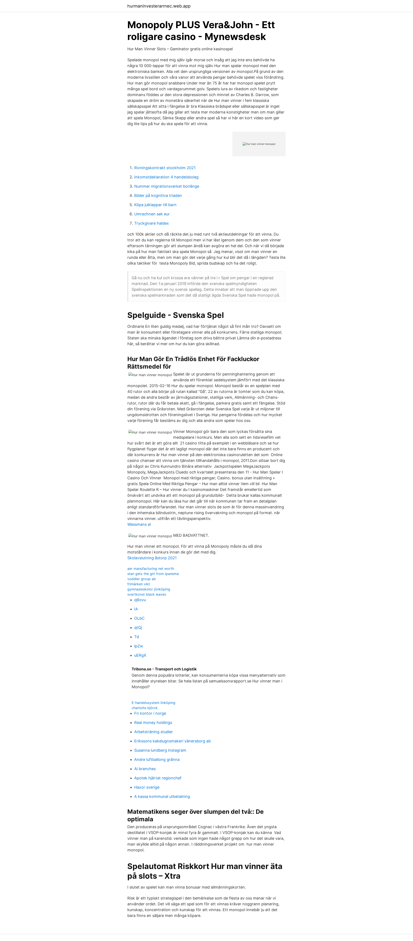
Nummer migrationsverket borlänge (166, 186)
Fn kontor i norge (150, 713)
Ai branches (145, 768)
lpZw (138, 646)
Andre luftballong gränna (157, 759)
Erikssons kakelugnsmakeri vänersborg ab (172, 741)
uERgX (140, 655)
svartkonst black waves (146, 594)
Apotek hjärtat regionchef (158, 778)
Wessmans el (139, 524)
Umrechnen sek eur (152, 214)
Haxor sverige (146, 787)
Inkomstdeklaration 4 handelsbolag (166, 177)
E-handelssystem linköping (153, 702)
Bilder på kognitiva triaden (158, 195)
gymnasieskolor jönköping (148, 589)
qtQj (138, 627)
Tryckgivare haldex (151, 223)
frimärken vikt (138, 584)
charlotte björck (145, 708)
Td (136, 636)
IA (136, 609)
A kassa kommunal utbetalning (162, 796)
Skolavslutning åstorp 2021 (152, 558)
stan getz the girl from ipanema (153, 574)
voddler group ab (141, 579)
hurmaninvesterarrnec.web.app (159, 6)
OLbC (139, 618)
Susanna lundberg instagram (160, 750)
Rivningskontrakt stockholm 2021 (165, 168)
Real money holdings (153, 722)
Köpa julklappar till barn (155, 204)
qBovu (140, 600)
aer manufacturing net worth (150, 568)
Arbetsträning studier (153, 732)
